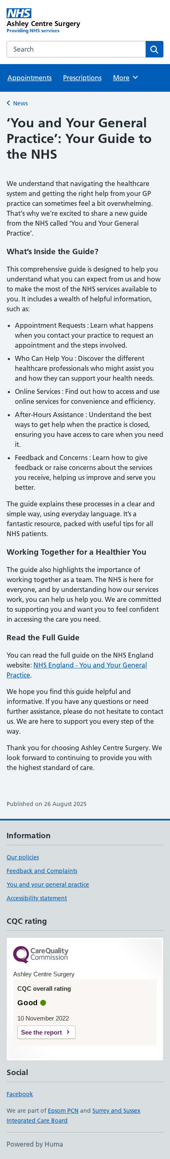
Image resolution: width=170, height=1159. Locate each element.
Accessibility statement (37, 898)
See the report (41, 1032)
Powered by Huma (35, 1144)
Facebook (20, 1094)
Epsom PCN (63, 1110)
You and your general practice (48, 884)
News (20, 103)
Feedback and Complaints (42, 871)
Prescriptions (82, 78)
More (125, 78)
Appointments (29, 78)
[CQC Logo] (40, 955)
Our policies (23, 857)
